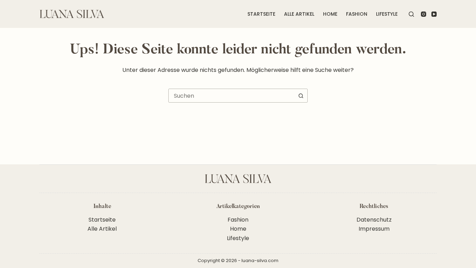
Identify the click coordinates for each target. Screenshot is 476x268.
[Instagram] (423, 14)
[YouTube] (434, 14)
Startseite (261, 13)
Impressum (374, 229)
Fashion (356, 13)
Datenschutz (374, 220)
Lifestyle (387, 13)
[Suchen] (411, 14)
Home (330, 13)
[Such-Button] (300, 95)
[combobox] (231, 96)
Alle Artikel (299, 13)
